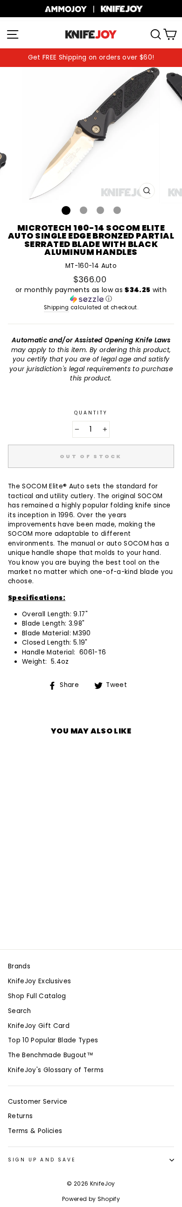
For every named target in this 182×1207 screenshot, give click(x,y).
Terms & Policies (35, 1131)
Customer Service (37, 1101)
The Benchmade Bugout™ (50, 1055)
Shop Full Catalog (37, 996)
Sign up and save (42, 1159)
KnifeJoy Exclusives (39, 981)
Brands (19, 966)
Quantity (91, 412)
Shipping (56, 307)
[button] (91, 295)
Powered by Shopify (91, 1199)
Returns (20, 1116)
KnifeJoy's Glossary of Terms (56, 1070)
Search (19, 1011)
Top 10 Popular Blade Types (53, 1040)
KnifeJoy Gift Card (39, 1025)
